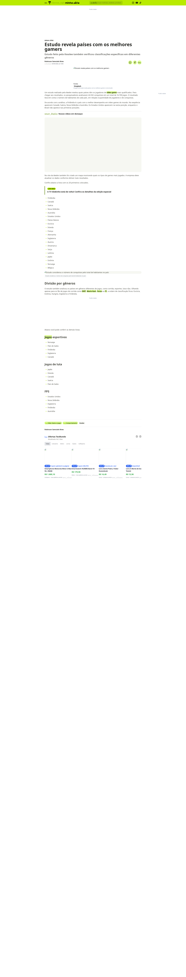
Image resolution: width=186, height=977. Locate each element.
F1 (106, 291)
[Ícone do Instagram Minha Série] (133, 3)
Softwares (82, 444)
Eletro (62, 444)
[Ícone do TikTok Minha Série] (140, 3)
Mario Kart (91, 291)
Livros (68, 444)
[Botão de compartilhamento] (130, 62)
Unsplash (78, 86)
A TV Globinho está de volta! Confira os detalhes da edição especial (79, 191)
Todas (48, 444)
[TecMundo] (49, 2)
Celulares (55, 444)
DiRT (84, 291)
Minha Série (49, 40)
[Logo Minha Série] (72, 3)
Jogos (48, 337)
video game (112, 92)
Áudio (74, 444)
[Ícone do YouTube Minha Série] (137, 3)
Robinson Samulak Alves (54, 61)
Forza (99, 291)
